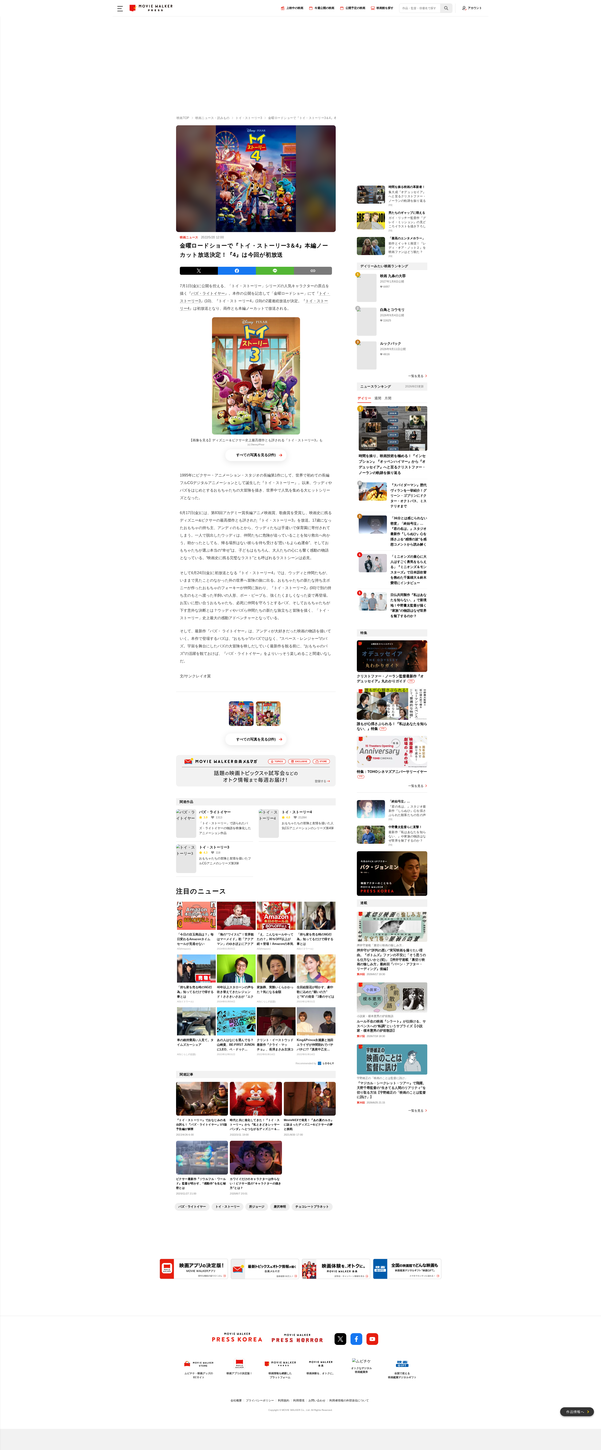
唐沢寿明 (280, 1206)
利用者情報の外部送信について (349, 1400)
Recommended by (306, 1063)
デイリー (364, 398)
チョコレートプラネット (312, 1206)
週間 (377, 398)
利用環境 (298, 1400)
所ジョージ (256, 1206)
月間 (388, 398)
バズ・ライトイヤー (208, 293)
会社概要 (236, 1400)
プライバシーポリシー (260, 1400)
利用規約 (283, 1400)
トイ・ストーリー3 (214, 847)
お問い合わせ (316, 1400)
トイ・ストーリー (227, 1206)
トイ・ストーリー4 (297, 812)
